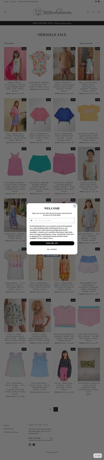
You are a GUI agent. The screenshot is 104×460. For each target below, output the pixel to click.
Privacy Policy (42, 238)
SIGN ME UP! (52, 243)
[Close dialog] (74, 205)
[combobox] (33, 220)
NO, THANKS (52, 249)
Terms (50, 238)
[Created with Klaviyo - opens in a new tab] (52, 255)
